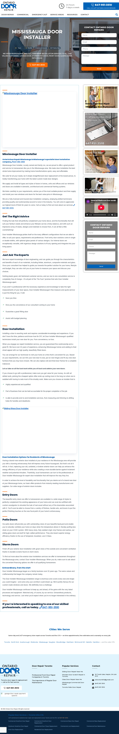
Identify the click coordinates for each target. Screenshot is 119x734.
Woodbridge (61, 642)
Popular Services (70, 666)
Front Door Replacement (15, 729)
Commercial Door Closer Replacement (45, 726)
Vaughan (52, 642)
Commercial (23, 15)
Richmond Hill (80, 642)
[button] (117, 14)
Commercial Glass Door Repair (70, 721)
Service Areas (57, 15)
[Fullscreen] (115, 215)
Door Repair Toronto (42, 666)
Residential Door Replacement (43, 729)
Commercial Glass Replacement (96, 721)
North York (15, 642)
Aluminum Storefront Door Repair (18, 726)
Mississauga (43, 642)
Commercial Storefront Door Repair (18, 721)
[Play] (87, 215)
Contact (85, 15)
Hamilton (96, 642)
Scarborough (25, 642)
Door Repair (7, 15)
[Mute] (112, 215)
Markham (70, 642)
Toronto (7, 642)
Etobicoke (34, 642)
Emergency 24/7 (39, 15)
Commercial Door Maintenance (96, 726)
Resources (72, 15)
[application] (101, 207)
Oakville (89, 642)
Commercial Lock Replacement (70, 726)
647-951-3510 (19, 162)
